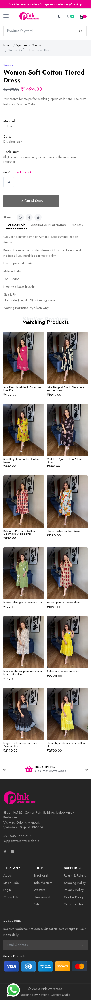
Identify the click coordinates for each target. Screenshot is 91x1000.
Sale (37, 904)
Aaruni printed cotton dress (63, 602)
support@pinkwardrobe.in (21, 840)
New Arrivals (43, 897)
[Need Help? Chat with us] (13, 989)
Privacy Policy (74, 889)
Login (7, 889)
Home (7, 45)
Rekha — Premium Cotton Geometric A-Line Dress (19, 532)
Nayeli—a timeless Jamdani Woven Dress (20, 744)
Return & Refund (75, 875)
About (7, 875)
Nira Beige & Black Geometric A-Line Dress (66, 388)
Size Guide (21, 172)
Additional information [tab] (48, 225)
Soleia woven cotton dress (63, 671)
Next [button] (86, 769)
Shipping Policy (75, 882)
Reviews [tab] (77, 225)
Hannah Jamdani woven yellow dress (66, 744)
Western (21, 45)
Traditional (41, 875)
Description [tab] (16, 225)
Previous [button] (4, 769)
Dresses (37, 45)
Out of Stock (33, 200)
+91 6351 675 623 (17, 835)
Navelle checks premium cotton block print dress (23, 672)
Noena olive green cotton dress (22, 602)
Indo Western (43, 882)
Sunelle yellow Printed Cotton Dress (21, 460)
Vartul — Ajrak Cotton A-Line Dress (64, 460)
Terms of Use (73, 904)
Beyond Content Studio (54, 994)
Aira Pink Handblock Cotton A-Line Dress (22, 388)
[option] (45, 769)
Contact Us (11, 897)
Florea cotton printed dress (63, 531)
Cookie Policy (73, 897)
